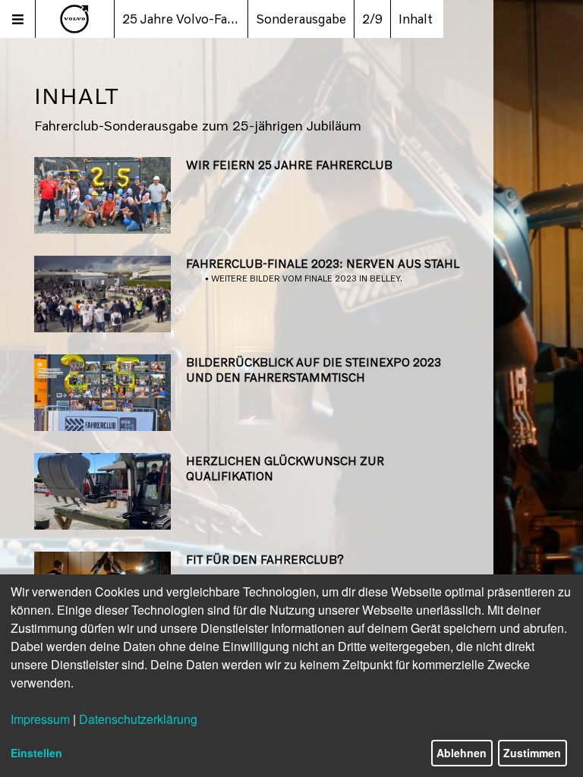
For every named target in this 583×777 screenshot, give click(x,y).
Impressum (40, 719)
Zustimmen (532, 752)
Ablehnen (461, 752)
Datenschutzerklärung (138, 719)
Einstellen (36, 752)
